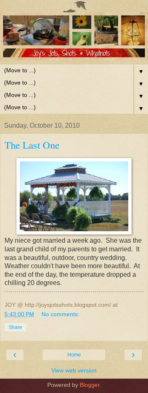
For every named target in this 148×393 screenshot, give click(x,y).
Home (74, 355)
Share (15, 327)
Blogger (89, 385)
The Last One (32, 145)
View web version (74, 370)
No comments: (60, 314)
